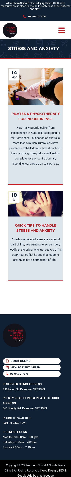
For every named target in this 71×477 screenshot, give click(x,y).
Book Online (20, 361)
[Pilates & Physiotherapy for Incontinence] (35, 86)
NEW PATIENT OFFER (25, 367)
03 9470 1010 (37, 16)
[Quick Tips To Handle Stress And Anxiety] (35, 204)
